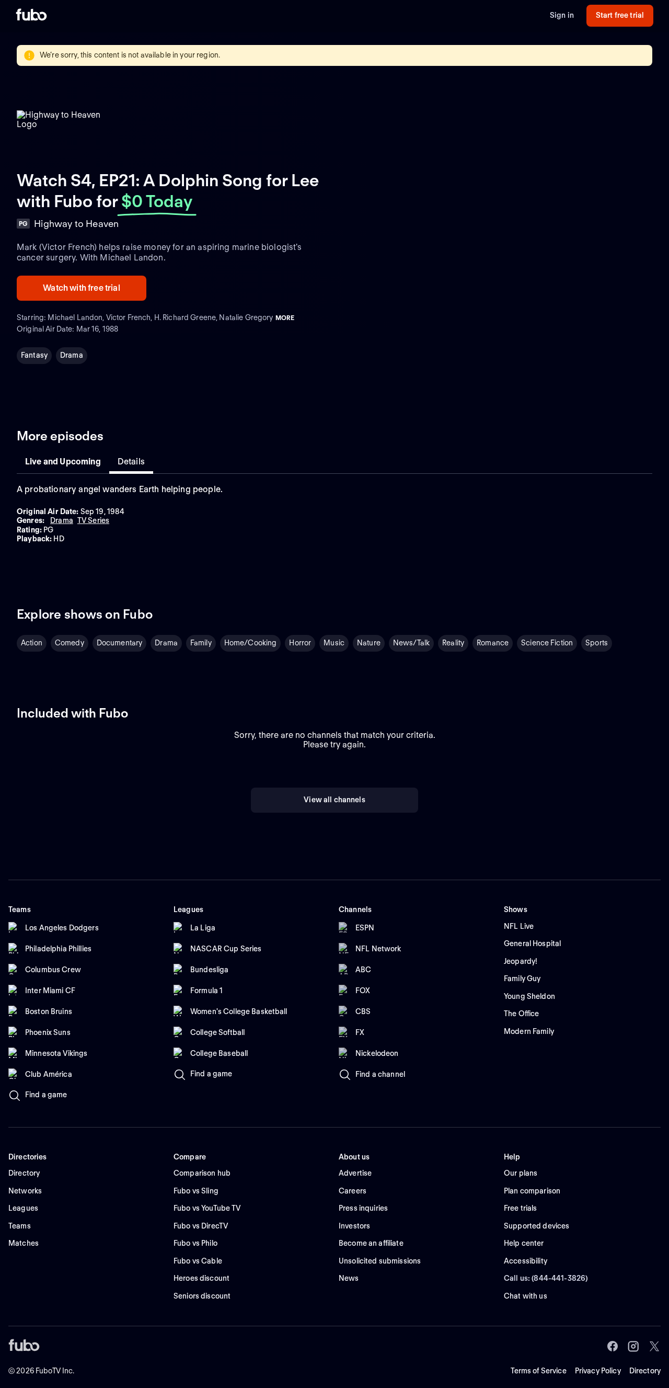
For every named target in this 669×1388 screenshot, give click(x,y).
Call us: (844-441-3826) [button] (546, 1278)
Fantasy (34, 355)
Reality (453, 643)
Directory (645, 1371)
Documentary (120, 643)
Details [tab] (131, 462)
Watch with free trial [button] (81, 288)
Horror (300, 643)
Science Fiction (547, 643)
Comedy (69, 643)
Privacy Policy (598, 1371)
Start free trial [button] (620, 15)
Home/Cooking (250, 643)
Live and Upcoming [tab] (63, 462)
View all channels (334, 799)
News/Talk (411, 643)
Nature (368, 643)
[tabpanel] (334, 514)
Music (334, 643)
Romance (493, 643)
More (284, 318)
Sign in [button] (562, 15)
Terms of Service (539, 1371)
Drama (71, 355)
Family (201, 643)
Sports (596, 643)
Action (31, 643)
